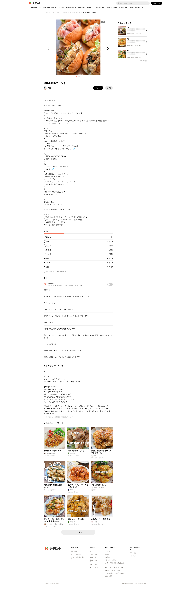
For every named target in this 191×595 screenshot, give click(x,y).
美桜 (49, 88)
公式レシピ (81, 7)
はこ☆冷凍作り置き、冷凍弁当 (55, 524)
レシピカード (100, 7)
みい (47, 487)
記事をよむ (90, 7)
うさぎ (95, 522)
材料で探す (74, 551)
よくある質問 (108, 576)
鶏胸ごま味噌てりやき (76, 451)
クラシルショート (112, 7)
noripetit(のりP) (50, 453)
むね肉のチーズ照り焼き (100, 519)
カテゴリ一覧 (93, 564)
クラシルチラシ (134, 553)
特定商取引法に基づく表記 (112, 570)
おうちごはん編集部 (99, 487)
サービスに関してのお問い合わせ (114, 573)
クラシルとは (108, 551)
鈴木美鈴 (72, 490)
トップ (91, 551)
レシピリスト (93, 554)
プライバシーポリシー (111, 560)
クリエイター (123, 7)
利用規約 (107, 557)
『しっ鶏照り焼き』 (99, 485)
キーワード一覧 (94, 567)
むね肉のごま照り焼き (52, 451)
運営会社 (107, 554)
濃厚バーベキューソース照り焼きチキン (78, 486)
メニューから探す (76, 554)
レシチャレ (133, 556)
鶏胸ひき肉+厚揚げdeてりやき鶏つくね (101, 452)
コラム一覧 (93, 557)
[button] (76, 77)
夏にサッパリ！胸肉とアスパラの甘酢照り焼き (54, 520)
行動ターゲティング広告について (114, 567)
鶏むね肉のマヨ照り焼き (53, 485)
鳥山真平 (72, 453)
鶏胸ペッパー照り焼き (76, 519)
